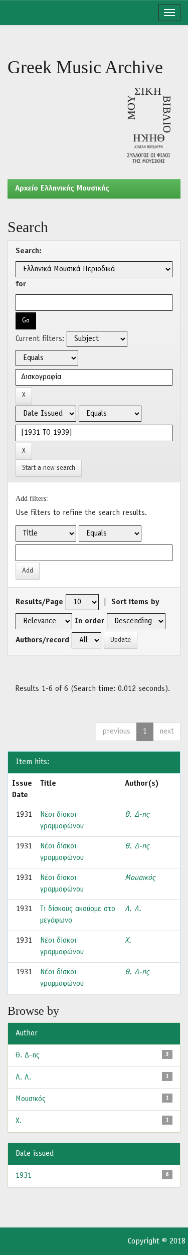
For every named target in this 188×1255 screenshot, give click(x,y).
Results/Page (39, 602)
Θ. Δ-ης (137, 815)
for (21, 284)
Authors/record (42, 640)
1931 (24, 1176)
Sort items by (135, 602)
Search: (29, 251)
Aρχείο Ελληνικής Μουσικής (62, 189)
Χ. (128, 941)
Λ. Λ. (133, 909)
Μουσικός (140, 878)
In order (89, 621)
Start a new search (48, 468)
